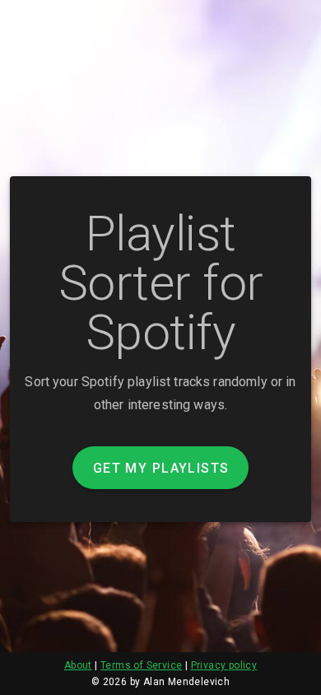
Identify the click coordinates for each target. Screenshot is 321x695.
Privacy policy (224, 665)
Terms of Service (141, 665)
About (78, 665)
